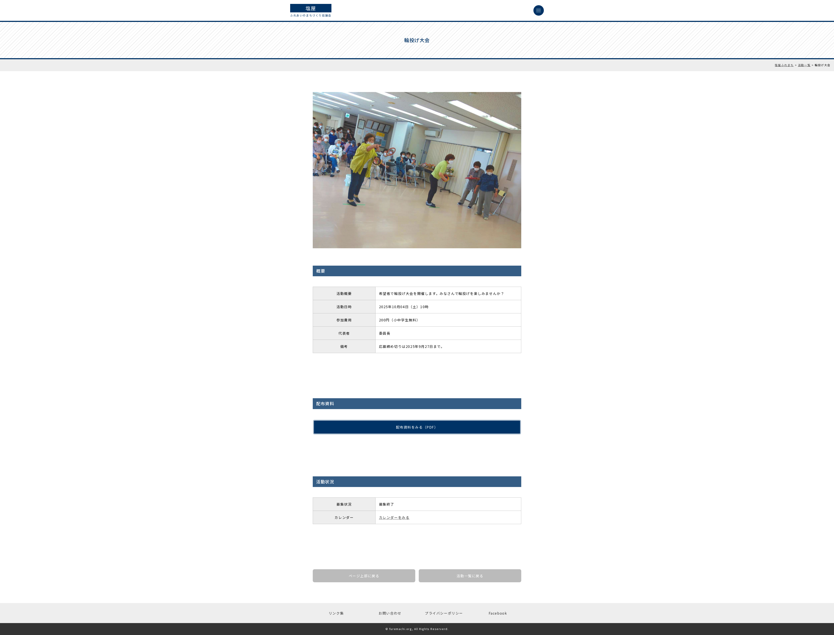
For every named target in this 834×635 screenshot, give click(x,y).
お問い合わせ (390, 613)
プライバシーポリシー (444, 613)
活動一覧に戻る (470, 575)
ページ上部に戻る (364, 575)
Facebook (498, 613)
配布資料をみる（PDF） (417, 427)
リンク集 (336, 613)
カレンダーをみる (394, 517)
